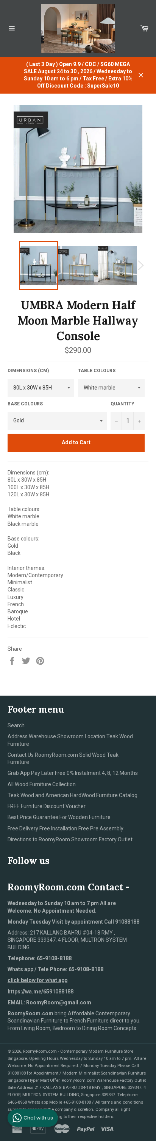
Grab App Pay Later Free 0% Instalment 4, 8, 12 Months (73, 773)
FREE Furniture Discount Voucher (47, 806)
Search (16, 725)
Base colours (25, 404)
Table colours (96, 370)
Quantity (122, 404)
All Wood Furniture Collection (42, 784)
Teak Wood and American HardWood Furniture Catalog (72, 795)
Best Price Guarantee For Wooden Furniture (59, 817)
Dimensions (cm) (28, 370)
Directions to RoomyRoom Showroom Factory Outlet (70, 839)
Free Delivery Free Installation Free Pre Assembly (65, 828)
